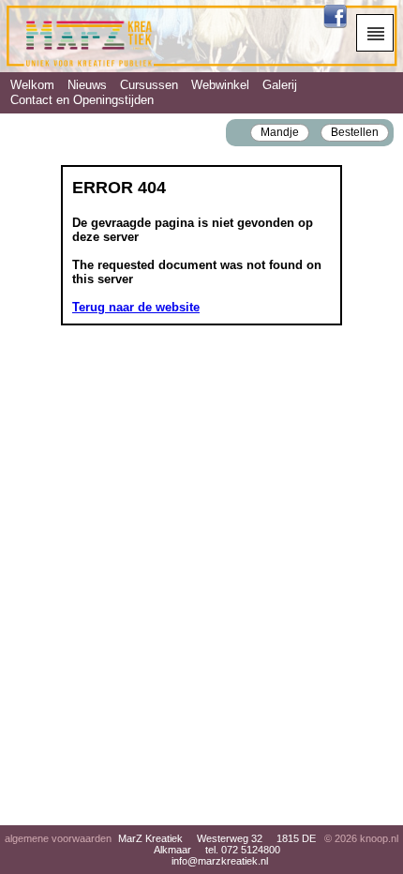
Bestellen (355, 132)
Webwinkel (220, 85)
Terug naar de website (136, 307)
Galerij (279, 85)
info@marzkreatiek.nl (220, 860)
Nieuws (87, 85)
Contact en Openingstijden (82, 100)
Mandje (280, 132)
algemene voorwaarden (58, 838)
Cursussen (149, 85)
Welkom (32, 85)
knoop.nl (379, 838)
